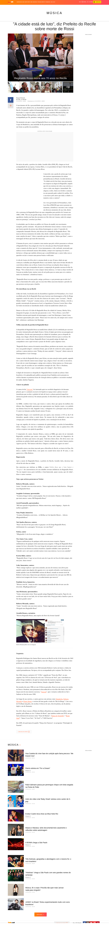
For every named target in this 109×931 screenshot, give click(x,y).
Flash (14, 6)
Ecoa (71, 6)
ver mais (39, 914)
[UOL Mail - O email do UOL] (83, 2)
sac (80, 1)
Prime (87, 6)
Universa (60, 6)
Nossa (81, 6)
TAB (84, 6)
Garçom (43, 692)
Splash (54, 6)
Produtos (9, 6)
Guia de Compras (97, 6)
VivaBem (65, 6)
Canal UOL (76, 6)
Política (29, 6)
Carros (34, 6)
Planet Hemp (27, 701)
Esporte (49, 6)
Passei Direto (41, 2)
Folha (45, 6)
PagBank (47, 2)
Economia (40, 6)
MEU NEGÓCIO (33, 2)
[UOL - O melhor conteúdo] (10, 2)
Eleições (19, 6)
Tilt (69, 6)
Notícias (24, 6)
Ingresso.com (20, 2)
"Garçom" (29, 389)
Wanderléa (59, 699)
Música (54, 13)
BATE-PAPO (27, 2)
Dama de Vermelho (57, 716)
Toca (90, 6)
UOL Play (53, 2)
